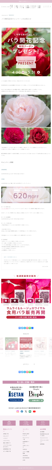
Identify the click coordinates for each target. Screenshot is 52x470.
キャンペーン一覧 (22, 6)
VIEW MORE (45, 266)
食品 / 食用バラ (7, 442)
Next (43, 348)
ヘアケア (5, 438)
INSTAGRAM (26, 457)
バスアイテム (6, 440)
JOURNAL (25, 455)
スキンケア (6, 436)
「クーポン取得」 (5, 208)
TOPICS (25, 449)
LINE (24, 460)
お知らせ (21, 351)
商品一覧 (17, 6)
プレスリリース (44, 437)
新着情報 (12, 351)
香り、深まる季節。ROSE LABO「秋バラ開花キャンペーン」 (11, 353)
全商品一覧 (6, 433)
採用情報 (42, 444)
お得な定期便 (27, 6)
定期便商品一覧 (7, 449)
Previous (8, 348)
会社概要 (42, 431)
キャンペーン (11, 15)
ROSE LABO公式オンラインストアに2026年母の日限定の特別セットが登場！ (40, 353)
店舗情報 (39, 6)
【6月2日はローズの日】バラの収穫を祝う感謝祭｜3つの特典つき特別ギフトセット (26, 355)
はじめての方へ (11, 7)
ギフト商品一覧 (7, 451)
